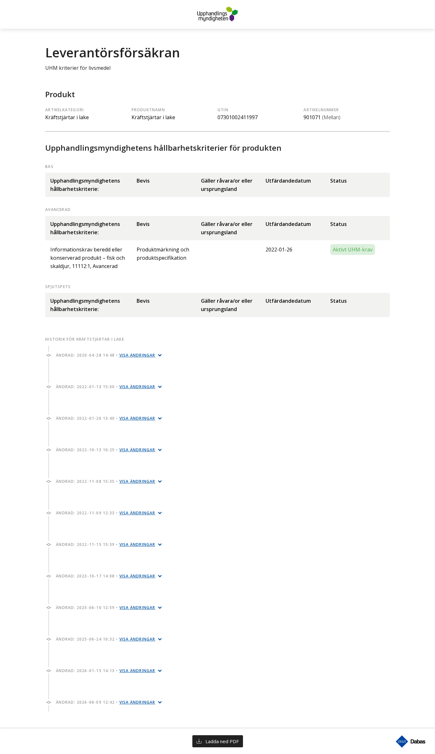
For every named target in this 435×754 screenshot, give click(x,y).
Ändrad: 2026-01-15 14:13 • (105, 670)
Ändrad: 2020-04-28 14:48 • (105, 355)
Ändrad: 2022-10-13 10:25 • (105, 450)
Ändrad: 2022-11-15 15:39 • (105, 544)
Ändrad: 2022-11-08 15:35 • (105, 481)
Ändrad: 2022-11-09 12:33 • (105, 513)
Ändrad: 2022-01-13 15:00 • (105, 386)
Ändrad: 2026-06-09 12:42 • (105, 702)
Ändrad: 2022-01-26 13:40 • (105, 418)
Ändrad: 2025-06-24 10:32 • (105, 639)
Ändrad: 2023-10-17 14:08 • (105, 576)
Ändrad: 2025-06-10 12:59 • (105, 607)
